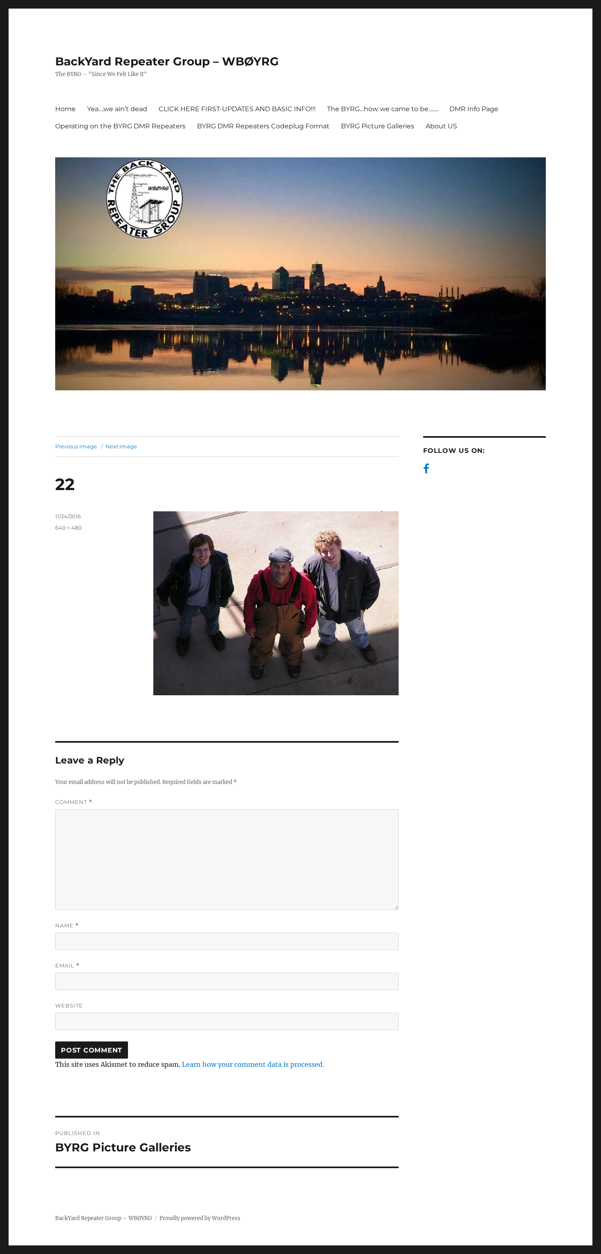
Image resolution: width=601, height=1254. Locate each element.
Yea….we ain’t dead (117, 109)
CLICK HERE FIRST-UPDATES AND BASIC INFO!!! (237, 109)
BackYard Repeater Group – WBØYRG (167, 61)
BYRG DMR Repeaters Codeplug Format (263, 126)
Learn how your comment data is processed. (253, 1064)
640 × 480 (68, 527)
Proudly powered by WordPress (199, 1218)
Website (69, 1005)
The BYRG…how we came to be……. (382, 109)
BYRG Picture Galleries (377, 126)
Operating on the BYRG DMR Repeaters (120, 126)
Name (67, 925)
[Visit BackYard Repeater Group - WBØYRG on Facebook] (426, 470)
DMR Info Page (473, 109)
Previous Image (76, 446)
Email (67, 965)
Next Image (121, 446)
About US (441, 126)
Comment (73, 802)
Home (65, 109)
